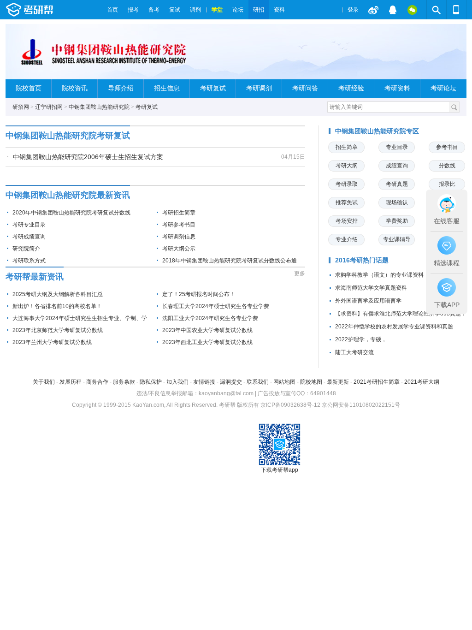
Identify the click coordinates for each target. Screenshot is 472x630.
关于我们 (44, 382)
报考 (133, 9)
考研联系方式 (29, 260)
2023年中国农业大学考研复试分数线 (207, 330)
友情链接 (204, 382)
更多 (299, 273)
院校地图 (311, 382)
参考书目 (447, 147)
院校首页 (28, 88)
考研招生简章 (178, 212)
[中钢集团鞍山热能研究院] (103, 55)
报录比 (447, 184)
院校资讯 (75, 88)
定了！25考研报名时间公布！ (198, 294)
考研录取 (347, 184)
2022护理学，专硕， (361, 339)
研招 (258, 9)
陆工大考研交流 (354, 352)
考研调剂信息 (178, 236)
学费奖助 (397, 221)
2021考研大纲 (421, 382)
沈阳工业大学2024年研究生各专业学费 (210, 318)
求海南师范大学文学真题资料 (371, 288)
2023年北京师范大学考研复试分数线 (57, 330)
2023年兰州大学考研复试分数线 (52, 342)
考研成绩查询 (29, 236)
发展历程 (70, 382)
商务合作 (97, 382)
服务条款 (124, 382)
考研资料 (397, 88)
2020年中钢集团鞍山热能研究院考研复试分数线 (71, 212)
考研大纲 (347, 165)
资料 (279, 9)
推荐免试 (347, 202)
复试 (174, 9)
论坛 (237, 9)
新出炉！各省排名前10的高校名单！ (57, 306)
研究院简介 (26, 248)
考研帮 (54, 9)
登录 (353, 9)
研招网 (20, 107)
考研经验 (351, 88)
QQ (392, 9)
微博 (373, 9)
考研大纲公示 (178, 248)
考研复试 (213, 88)
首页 (112, 9)
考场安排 (347, 221)
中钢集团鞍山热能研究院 (99, 107)
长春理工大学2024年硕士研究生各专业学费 (215, 306)
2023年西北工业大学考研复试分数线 (207, 342)
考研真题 (397, 184)
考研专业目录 (29, 224)
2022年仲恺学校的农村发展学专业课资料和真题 (394, 326)
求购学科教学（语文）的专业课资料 (379, 275)
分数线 (447, 165)
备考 (153, 9)
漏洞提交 (231, 382)
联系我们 (258, 382)
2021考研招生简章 (377, 382)
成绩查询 (397, 165)
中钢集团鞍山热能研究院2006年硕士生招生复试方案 (88, 156)
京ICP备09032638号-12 (290, 405)
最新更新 (338, 382)
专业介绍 (347, 239)
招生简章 (347, 147)
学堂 (217, 9)
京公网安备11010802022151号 (361, 405)
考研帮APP (456, 9)
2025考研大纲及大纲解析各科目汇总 (57, 294)
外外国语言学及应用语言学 (368, 300)
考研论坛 (443, 88)
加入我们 (177, 382)
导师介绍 (121, 88)
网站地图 (284, 382)
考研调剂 (259, 88)
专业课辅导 (397, 239)
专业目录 (397, 147)
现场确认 (397, 202)
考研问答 (305, 88)
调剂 (195, 9)
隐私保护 (151, 382)
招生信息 (167, 88)
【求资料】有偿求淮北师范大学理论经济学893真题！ (400, 313)
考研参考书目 (178, 224)
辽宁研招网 (49, 107)
